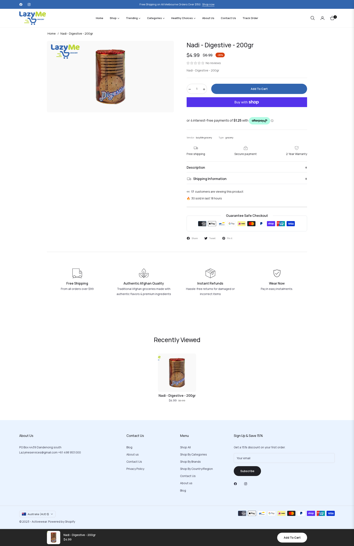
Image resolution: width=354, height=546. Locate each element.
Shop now (208, 4)
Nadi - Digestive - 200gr (177, 395)
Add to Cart (292, 537)
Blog (129, 447)
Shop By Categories (193, 454)
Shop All (185, 447)
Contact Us (134, 461)
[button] (313, 18)
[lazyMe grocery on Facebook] (236, 483)
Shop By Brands (190, 461)
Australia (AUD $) (38, 514)
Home (52, 33)
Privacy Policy (135, 469)
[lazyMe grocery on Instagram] (246, 483)
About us (132, 454)
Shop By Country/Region (196, 469)
